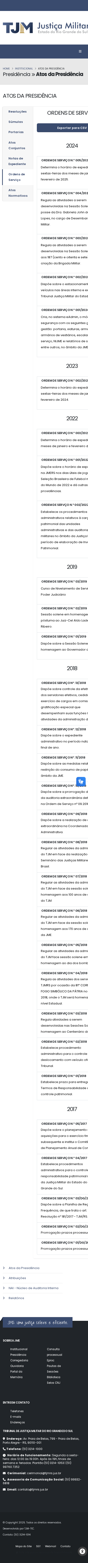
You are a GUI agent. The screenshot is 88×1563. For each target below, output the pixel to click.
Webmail (50, 1546)
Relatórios (16, 1298)
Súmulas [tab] (15, 122)
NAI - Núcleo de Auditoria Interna (33, 1288)
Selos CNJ (53, 1383)
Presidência (18, 1355)
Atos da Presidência (24, 1268)
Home (6, 68)
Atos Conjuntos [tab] (16, 145)
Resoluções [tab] (17, 111)
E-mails (15, 1417)
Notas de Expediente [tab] (17, 161)
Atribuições (17, 1278)
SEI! (38, 1546)
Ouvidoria (17, 1366)
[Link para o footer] (0, 1306)
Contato (65, 1546)
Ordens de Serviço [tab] (16, 177)
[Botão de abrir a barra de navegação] (80, 51)
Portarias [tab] (15, 132)
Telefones (17, 1411)
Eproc (50, 1360)
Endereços (17, 1422)
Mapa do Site (23, 1546)
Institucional (24, 68)
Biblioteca (53, 1377)
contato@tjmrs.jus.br (33, 1489)
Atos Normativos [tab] (17, 193)
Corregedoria (19, 1360)
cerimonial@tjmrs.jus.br (44, 1473)
